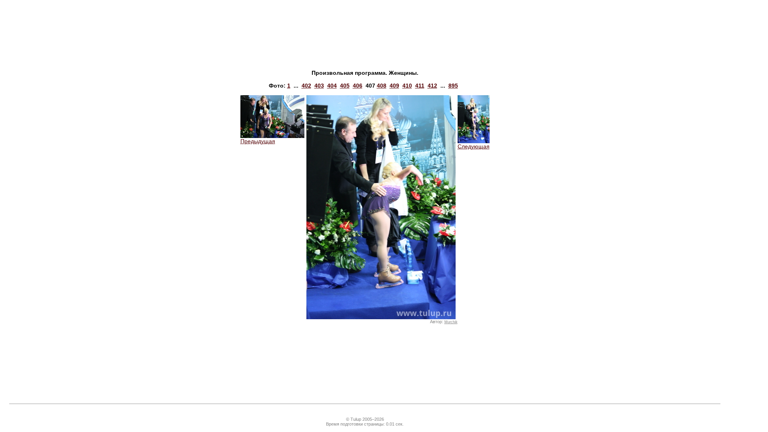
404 (332, 85)
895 (453, 85)
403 (319, 85)
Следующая (474, 146)
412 (432, 85)
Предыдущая (257, 141)
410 (407, 85)
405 (345, 85)
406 (357, 85)
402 (306, 85)
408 (381, 85)
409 (394, 85)
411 (419, 85)
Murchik (451, 322)
